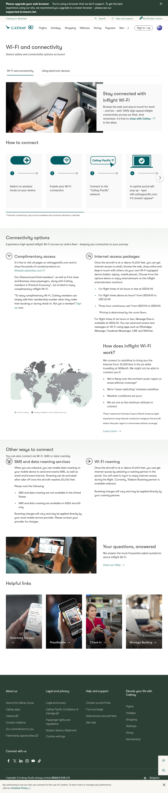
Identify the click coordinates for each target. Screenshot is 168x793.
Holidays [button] (56, 28)
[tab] (20, 71)
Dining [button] (97, 28)
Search (102, 18)
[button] (24, 640)
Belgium (154, 777)
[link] (51, 387)
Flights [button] (43, 28)
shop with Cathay (141, 118)
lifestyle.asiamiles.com (28, 270)
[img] (161, 4)
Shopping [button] (70, 28)
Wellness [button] (85, 28)
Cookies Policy (19, 788)
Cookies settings (55, 736)
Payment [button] (110, 28)
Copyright (11, 777)
